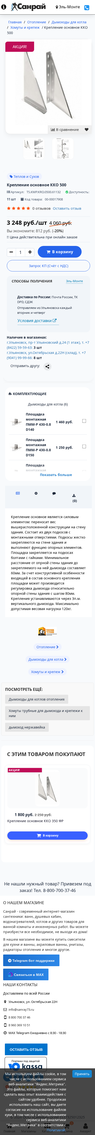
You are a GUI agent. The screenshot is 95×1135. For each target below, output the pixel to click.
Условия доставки (35, 320)
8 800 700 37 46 (19, 1017)
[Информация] (6, 6)
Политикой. (56, 1130)
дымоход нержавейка (27, 727)
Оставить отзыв (67, 208)
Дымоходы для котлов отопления (37, 699)
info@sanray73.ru (21, 1009)
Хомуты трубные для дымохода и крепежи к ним (46, 713)
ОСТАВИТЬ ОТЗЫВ (26, 1050)
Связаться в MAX (28, 975)
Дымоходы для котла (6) (48, 404)
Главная (15, 22)
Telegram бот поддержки (33, 961)
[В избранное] (87, 129)
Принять (82, 1074)
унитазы (76, 944)
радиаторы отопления (22, 949)
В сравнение (67, 129)
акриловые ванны (52, 944)
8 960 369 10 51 (19, 1025)
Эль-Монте (74, 281)
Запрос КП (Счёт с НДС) (48, 265)
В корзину (61, 251)
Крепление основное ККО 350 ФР (35, 821)
